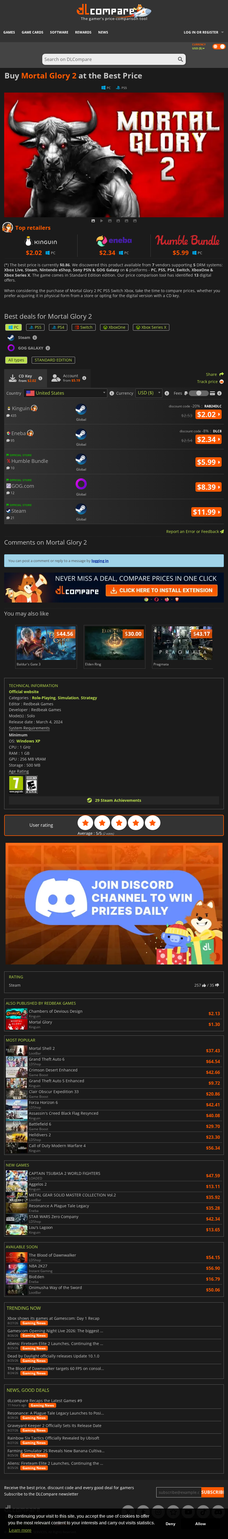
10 (12, 468)
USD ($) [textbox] (145, 393)
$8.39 (207, 487)
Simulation (68, 697)
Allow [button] (200, 1524)
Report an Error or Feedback (193, 531)
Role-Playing (44, 697)
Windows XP (28, 741)
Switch (86, 327)
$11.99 (205, 512)
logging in (100, 560)
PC (16, 327)
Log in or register (201, 32)
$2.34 (207, 439)
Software (59, 32)
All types (16, 360)
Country (13, 393)
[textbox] (46, 393)
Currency (124, 393)
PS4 (61, 327)
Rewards (83, 32)
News (103, 32)
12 (12, 493)
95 (12, 440)
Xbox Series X (154, 327)
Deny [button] (170, 1524)
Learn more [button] (20, 1530)
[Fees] (199, 393)
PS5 (38, 327)
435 (13, 415)
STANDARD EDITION (53, 360)
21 (12, 517)
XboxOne (117, 327)
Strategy (89, 697)
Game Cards (32, 32)
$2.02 (207, 414)
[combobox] (65, 393)
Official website (24, 691)
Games (9, 32)
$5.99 (207, 462)
